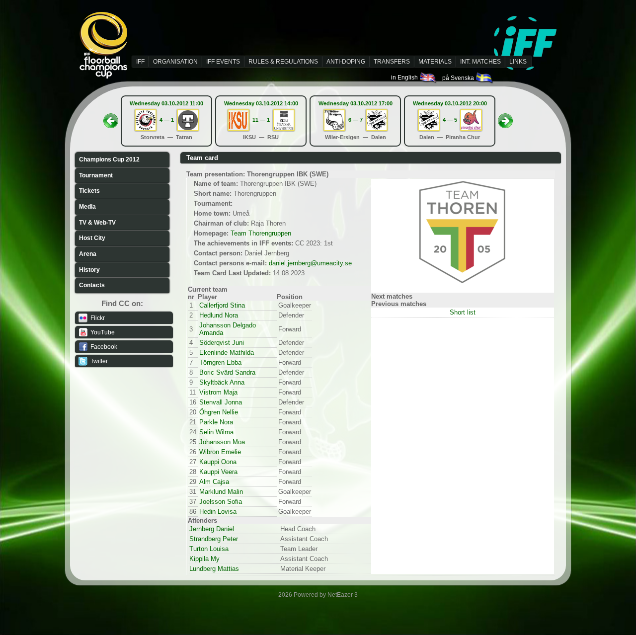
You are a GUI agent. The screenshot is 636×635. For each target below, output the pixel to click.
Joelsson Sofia (220, 501)
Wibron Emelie (220, 452)
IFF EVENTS (223, 61)
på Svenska (459, 78)
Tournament (96, 175)
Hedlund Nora (218, 315)
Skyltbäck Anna (221, 382)
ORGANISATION (175, 61)
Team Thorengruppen (261, 233)
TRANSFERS (392, 61)
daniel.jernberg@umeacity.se (310, 263)
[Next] (505, 117)
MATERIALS (435, 61)
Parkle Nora (216, 422)
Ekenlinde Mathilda (226, 352)
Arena (87, 253)
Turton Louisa (209, 549)
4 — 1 (166, 120)
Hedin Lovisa (218, 511)
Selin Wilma (216, 432)
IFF (140, 61)
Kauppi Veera (218, 472)
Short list (463, 312)
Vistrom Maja (218, 392)
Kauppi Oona (218, 462)
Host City (92, 238)
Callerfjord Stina (222, 305)
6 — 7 (355, 120)
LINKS (518, 61)
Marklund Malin (221, 491)
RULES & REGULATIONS (283, 61)
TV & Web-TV (97, 222)
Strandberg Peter (213, 539)
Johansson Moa (222, 442)
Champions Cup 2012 (109, 159)
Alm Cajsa (214, 481)
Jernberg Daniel (211, 529)
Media (87, 206)
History (89, 269)
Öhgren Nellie (218, 412)
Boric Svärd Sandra (227, 372)
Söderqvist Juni (221, 342)
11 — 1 (261, 120)
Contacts (92, 285)
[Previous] (110, 117)
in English (405, 77)
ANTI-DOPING (345, 61)
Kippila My (204, 558)
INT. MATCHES (480, 61)
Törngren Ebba (220, 362)
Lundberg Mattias (214, 568)
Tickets (89, 190)
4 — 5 (450, 120)
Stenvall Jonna (220, 402)
